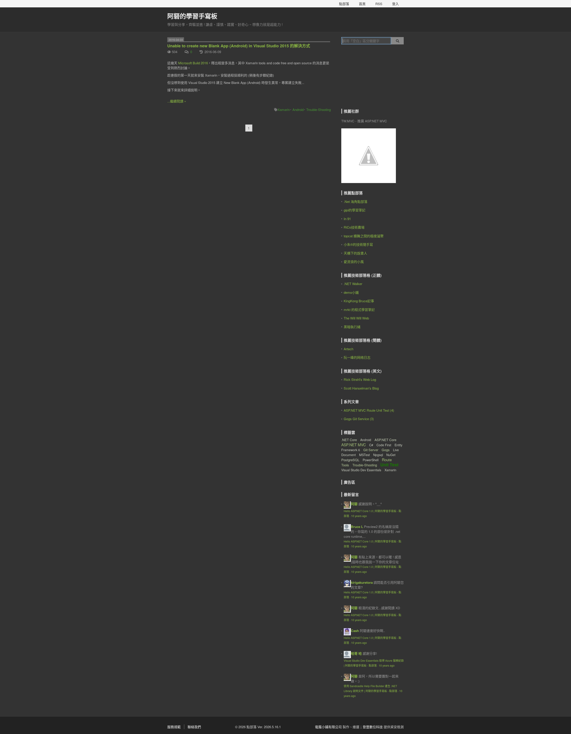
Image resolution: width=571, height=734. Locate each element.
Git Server (370, 449)
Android (298, 109)
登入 (395, 3)
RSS (378, 3)
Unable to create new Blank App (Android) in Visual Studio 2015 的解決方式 (238, 46)
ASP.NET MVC (353, 444)
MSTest (364, 454)
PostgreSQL (350, 459)
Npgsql (378, 454)
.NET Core (349, 439)
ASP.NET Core (385, 439)
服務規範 (174, 726)
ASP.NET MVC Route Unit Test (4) (369, 410)
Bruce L (357, 526)
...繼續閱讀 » (176, 101)
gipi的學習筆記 (354, 210)
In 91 (347, 218)
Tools (345, 465)
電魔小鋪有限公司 (328, 726)
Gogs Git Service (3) (359, 418)
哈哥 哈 (356, 653)
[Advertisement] (369, 80)
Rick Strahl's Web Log (360, 379)
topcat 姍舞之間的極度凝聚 (364, 236)
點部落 (344, 3)
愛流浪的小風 (354, 261)
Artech (348, 348)
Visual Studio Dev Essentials (361, 470)
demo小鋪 (351, 292)
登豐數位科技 (373, 726)
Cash (355, 630)
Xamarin (283, 109)
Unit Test (389, 465)
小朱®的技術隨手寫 (358, 244)
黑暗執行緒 (352, 326)
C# (371, 445)
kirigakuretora (362, 582)
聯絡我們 (194, 726)
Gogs (386, 449)
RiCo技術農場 (354, 227)
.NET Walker (353, 283)
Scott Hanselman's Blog (361, 388)
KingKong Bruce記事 (359, 300)
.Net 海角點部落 (355, 201)
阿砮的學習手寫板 (192, 16)
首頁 (362, 3)
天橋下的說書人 (355, 253)
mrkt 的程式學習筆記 (359, 309)
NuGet (390, 454)
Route (387, 459)
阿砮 (354, 503)
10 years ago (359, 516)
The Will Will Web (356, 318)
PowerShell (371, 460)
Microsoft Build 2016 (193, 62)
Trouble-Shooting (318, 109)
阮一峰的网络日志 (357, 357)
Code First (384, 445)
